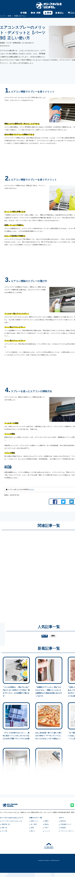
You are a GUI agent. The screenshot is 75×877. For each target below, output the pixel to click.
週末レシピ (34, 821)
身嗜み (47, 821)
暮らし (33, 831)
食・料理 (34, 824)
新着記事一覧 (6, 824)
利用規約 (63, 827)
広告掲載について (65, 824)
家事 (32, 827)
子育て (47, 827)
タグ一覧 (4, 831)
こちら (32, 489)
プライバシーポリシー (67, 831)
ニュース (47, 831)
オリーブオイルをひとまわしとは (12, 821)
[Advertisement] (30, 574)
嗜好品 (47, 824)
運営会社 (63, 821)
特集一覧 (4, 827)
